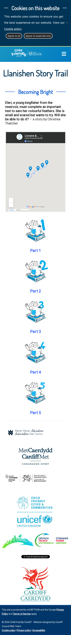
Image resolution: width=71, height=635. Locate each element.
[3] (35, 311)
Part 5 (35, 412)
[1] (35, 230)
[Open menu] (66, 54)
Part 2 (35, 291)
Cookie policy (13, 29)
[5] (35, 392)
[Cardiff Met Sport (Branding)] (35, 456)
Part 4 (35, 372)
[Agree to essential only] (67, 23)
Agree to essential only (38, 36)
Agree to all (14, 36)
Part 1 (35, 250)
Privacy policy (24, 630)
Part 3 (35, 331)
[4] (35, 352)
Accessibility (38, 630)
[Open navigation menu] (64, 54)
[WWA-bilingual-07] (25, 432)
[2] (35, 270)
